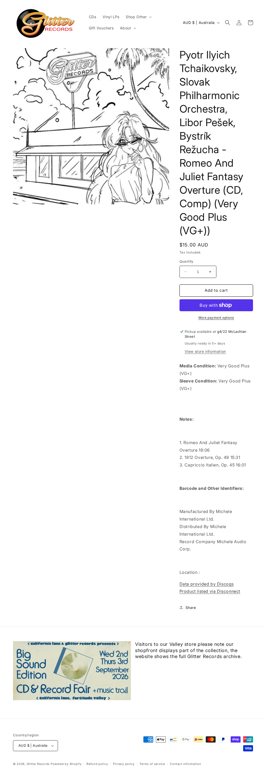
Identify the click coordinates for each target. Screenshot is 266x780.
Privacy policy (124, 764)
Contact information (185, 764)
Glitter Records (38, 764)
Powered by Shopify (66, 764)
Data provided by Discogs (206, 584)
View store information (205, 351)
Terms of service (152, 764)
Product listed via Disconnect (209, 591)
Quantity (186, 261)
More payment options (216, 318)
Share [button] (190, 607)
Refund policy (97, 764)
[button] (138, 16)
